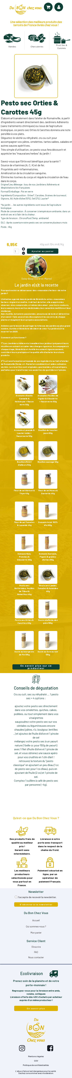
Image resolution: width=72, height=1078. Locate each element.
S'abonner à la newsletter (36, 904)
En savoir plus (36, 1008)
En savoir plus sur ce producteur (36, 667)
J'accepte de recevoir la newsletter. (37, 897)
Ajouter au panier (43, 251)
